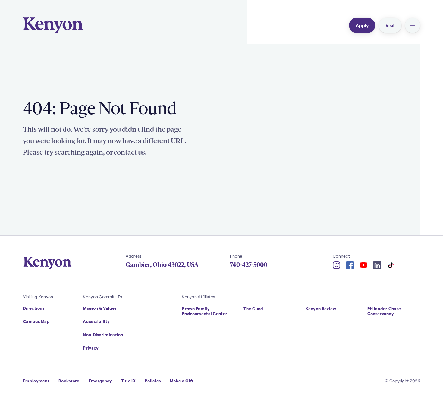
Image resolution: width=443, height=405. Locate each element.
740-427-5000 (248, 264)
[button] (412, 25)
